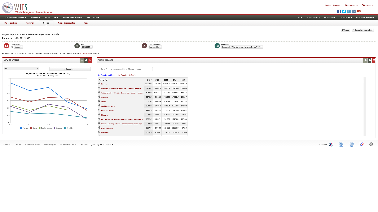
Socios (46, 22)
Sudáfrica (105, 133)
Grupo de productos (66, 22)
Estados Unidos (107, 110)
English (328, 5)
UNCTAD (341, 144)
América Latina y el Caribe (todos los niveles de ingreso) (123, 124)
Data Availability (84, 53)
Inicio (300, 17)
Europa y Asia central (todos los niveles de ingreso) (121, 88)
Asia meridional (107, 128)
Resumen (30, 22)
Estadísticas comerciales (14, 17)
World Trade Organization (362, 144)
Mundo (104, 84)
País (86, 22)
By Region (133, 75)
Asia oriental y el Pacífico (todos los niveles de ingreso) (122, 93)
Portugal (104, 97)
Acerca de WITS (313, 17)
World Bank (372, 144)
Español (336, 5)
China (103, 102)
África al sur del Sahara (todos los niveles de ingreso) (122, 119)
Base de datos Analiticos (73, 17)
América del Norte (108, 106)
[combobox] (21, 68)
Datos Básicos (10, 22)
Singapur (104, 115)
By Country (122, 75)
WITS (29, 7)
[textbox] (127, 69)
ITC (331, 144)
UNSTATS (352, 144)
